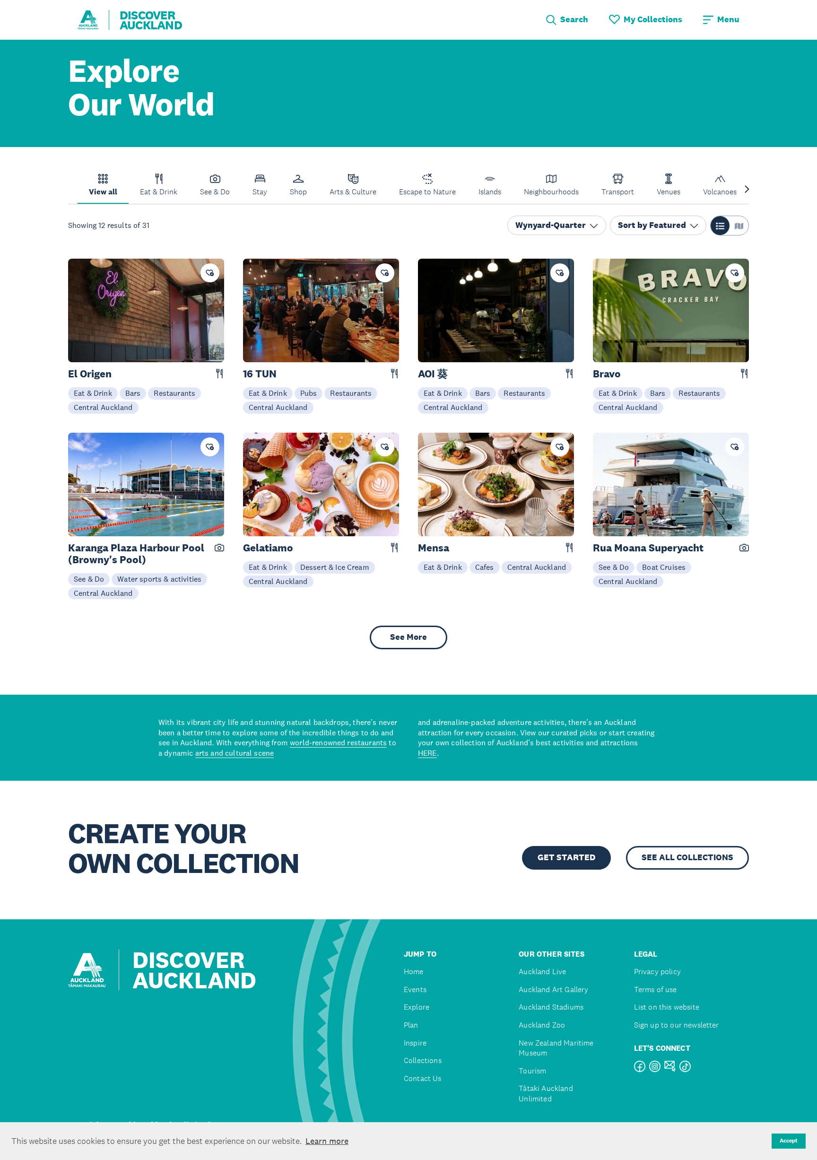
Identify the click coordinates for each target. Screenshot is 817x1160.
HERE (427, 753)
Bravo (607, 374)
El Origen (90, 374)
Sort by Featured (652, 225)
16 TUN (260, 374)
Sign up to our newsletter (676, 1025)
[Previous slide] (70, 190)
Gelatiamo (268, 548)
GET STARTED (566, 857)
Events (415, 989)
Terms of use (655, 989)
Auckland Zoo (542, 1025)
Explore (416, 1007)
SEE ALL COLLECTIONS (687, 857)
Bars (133, 393)
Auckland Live (542, 972)
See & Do (89, 579)
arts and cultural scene (234, 753)
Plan (411, 1025)
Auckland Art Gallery (553, 989)
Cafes (484, 567)
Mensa (433, 548)
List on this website (666, 1007)
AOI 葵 (433, 374)
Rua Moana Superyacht (648, 548)
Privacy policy (657, 972)
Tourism (532, 1071)
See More (408, 637)
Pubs (308, 393)
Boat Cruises (664, 567)
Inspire (415, 1043)
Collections (423, 1060)
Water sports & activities (159, 579)
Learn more (326, 1141)
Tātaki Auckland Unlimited (546, 1093)
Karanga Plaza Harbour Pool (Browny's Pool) (136, 554)
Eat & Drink (93, 393)
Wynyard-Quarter (550, 225)
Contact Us (423, 1078)
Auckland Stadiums (551, 1007)
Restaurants (174, 393)
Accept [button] (789, 1140)
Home (414, 972)
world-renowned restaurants (338, 742)
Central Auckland (103, 407)
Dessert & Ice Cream (334, 567)
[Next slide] (747, 190)
